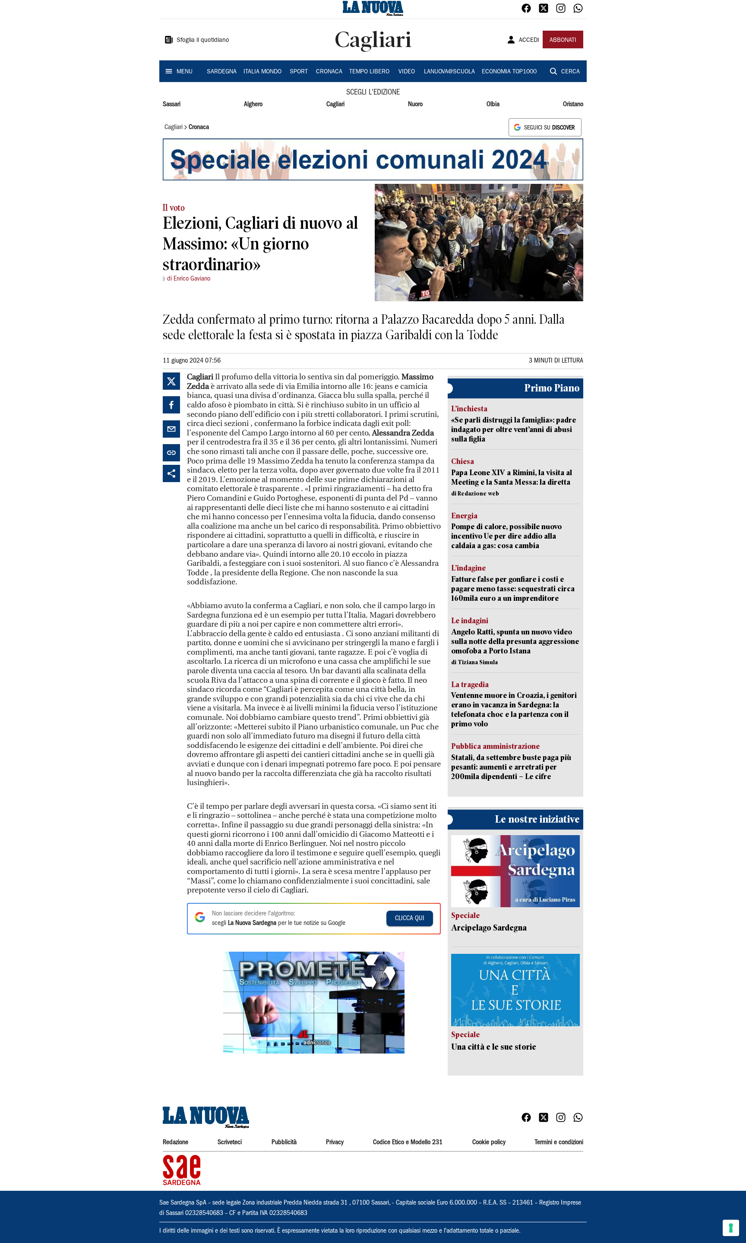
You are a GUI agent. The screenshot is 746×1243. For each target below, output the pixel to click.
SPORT (299, 72)
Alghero (253, 104)
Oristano (573, 104)
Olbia (493, 104)
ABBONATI (563, 41)
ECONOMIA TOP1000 (509, 72)
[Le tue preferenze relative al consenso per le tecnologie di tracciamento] (731, 1228)
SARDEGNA (222, 72)
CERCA (570, 72)
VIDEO (406, 72)
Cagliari (335, 104)
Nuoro (415, 104)
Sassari (171, 104)
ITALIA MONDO (262, 72)
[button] (314, 1002)
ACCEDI (529, 41)
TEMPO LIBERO (369, 72)
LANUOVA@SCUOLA (449, 72)
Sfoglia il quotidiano (203, 41)
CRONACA (329, 72)
